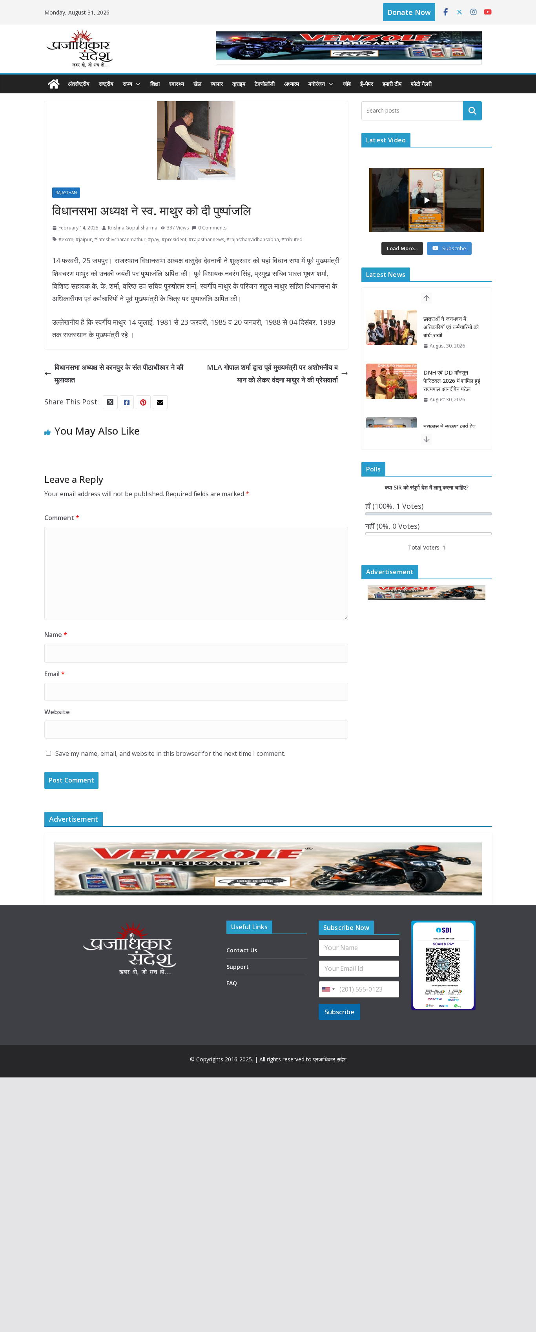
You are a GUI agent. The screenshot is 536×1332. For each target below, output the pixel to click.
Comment (61, 517)
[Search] (472, 110)
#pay (153, 239)
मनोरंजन (316, 83)
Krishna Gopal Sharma (132, 227)
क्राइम (238, 83)
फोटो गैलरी (421, 83)
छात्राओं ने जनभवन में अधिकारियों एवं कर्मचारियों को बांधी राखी (451, 324)
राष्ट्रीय (106, 83)
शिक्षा (155, 83)
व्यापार (217, 83)
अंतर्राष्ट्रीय (78, 83)
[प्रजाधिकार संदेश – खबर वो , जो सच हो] (53, 84)
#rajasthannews (206, 239)
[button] (136, 83)
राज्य (127, 83)
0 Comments (212, 227)
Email (54, 674)
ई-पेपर (366, 83)
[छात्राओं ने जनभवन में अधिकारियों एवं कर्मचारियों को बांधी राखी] (391, 324)
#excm (65, 239)
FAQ (231, 983)
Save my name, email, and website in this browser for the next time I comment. (170, 753)
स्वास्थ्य (176, 83)
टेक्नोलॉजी (265, 83)
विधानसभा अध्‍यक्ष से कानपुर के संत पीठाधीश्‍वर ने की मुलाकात (119, 373)
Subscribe (339, 1011)
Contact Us (241, 950)
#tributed (292, 239)
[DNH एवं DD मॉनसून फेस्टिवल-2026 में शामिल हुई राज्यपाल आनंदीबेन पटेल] (391, 378)
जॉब (347, 83)
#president (174, 239)
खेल (197, 83)
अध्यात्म (291, 83)
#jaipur (84, 239)
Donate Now (409, 12)
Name (55, 634)
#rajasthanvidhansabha (252, 239)
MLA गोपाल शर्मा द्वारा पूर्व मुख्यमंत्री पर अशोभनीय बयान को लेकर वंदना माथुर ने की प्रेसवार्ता (272, 373)
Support (237, 966)
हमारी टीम (392, 83)
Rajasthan (66, 192)
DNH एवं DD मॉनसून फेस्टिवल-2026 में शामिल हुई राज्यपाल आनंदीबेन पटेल (451, 377)
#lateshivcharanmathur (120, 239)
